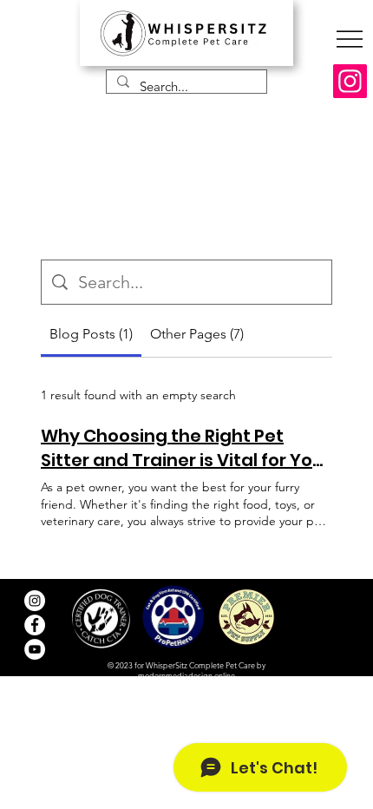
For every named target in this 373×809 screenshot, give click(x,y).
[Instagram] (350, 81)
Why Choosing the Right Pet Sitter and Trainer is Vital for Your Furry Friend (185, 448)
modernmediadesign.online (186, 675)
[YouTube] (34, 649)
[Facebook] (34, 625)
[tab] (91, 334)
